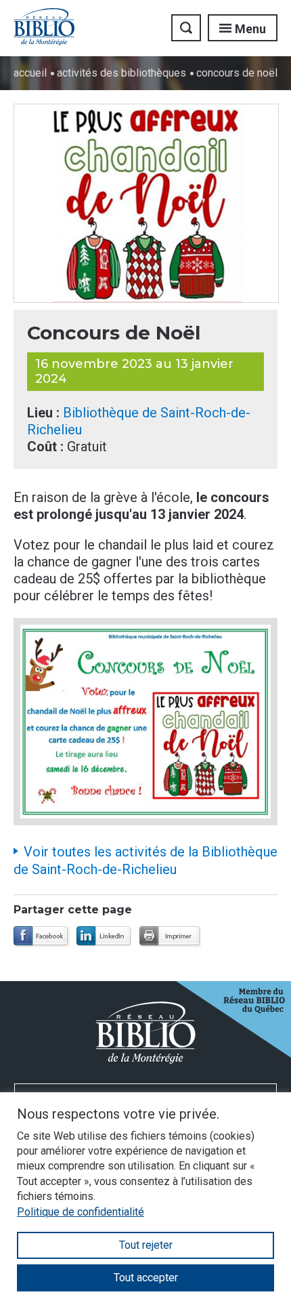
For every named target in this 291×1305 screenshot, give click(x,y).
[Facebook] (42, 936)
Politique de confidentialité (80, 1211)
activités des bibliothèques (121, 72)
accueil (30, 72)
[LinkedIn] (104, 936)
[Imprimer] (170, 936)
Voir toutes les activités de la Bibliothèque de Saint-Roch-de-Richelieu (145, 860)
